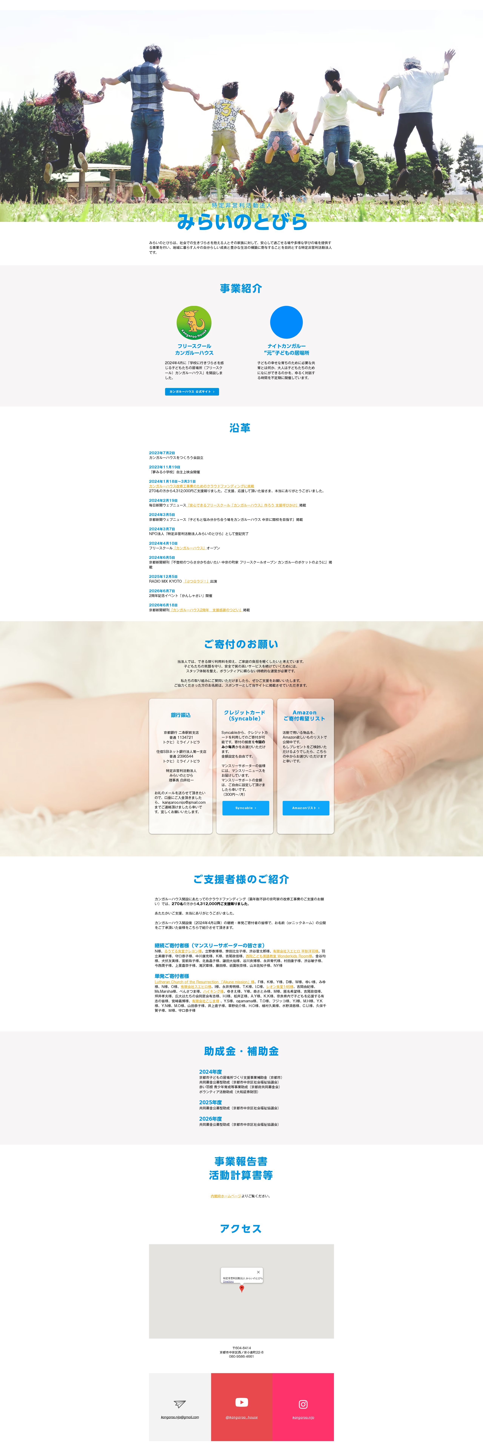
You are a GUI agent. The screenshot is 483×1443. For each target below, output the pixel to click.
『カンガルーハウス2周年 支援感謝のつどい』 (206, 610)
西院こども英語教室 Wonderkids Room (277, 956)
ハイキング (211, 991)
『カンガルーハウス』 (190, 548)
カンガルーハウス (188, 373)
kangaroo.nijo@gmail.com (184, 802)
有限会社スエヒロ (286, 951)
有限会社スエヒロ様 (196, 986)
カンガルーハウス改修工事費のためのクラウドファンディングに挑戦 (201, 486)
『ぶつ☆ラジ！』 (196, 581)
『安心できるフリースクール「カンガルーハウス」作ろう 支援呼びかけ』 (242, 505)
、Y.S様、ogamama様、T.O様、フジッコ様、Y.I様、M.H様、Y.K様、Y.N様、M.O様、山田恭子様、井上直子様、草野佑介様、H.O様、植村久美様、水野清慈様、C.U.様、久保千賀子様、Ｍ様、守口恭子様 (240, 1005)
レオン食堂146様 (279, 986)
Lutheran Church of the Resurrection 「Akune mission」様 (204, 982)
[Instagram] (303, 1404)
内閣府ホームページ (226, 1196)
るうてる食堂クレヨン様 (183, 951)
